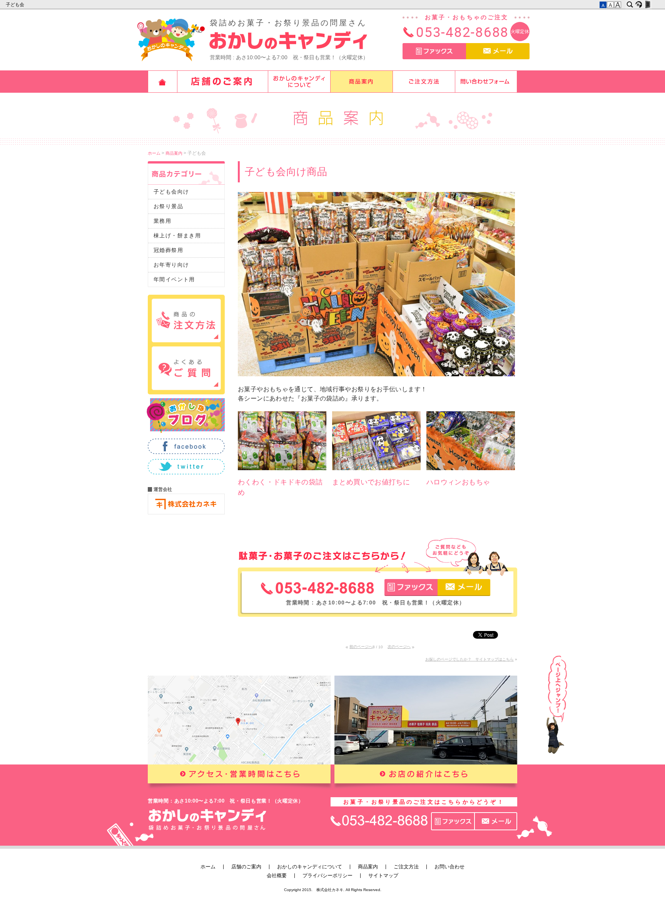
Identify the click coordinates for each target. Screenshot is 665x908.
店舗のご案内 (222, 81)
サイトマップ (383, 875)
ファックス (434, 51)
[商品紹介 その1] (282, 473)
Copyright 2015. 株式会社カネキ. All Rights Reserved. (332, 890)
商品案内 (362, 81)
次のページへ (399, 646)
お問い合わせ (486, 81)
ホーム (162, 81)
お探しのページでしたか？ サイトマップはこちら (469, 659)
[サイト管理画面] (647, 4)
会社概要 (277, 875)
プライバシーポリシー (327, 875)
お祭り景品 (168, 206)
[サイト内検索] (629, 4)
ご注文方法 (424, 81)
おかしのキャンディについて (299, 81)
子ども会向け (171, 192)
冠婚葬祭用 (168, 250)
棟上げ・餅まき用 (177, 235)
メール (498, 51)
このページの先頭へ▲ (556, 705)
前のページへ (361, 646)
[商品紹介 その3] (470, 473)
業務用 (162, 221)
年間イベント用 (174, 279)
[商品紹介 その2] (376, 473)
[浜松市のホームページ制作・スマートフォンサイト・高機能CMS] (638, 4)
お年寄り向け (171, 265)
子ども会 (15, 4)
